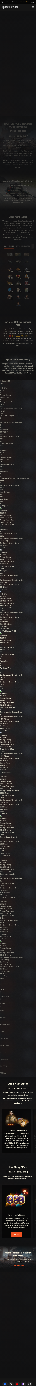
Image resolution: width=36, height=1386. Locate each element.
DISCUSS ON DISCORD (17, 1265)
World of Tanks (10, 7)
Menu (32, 7)
